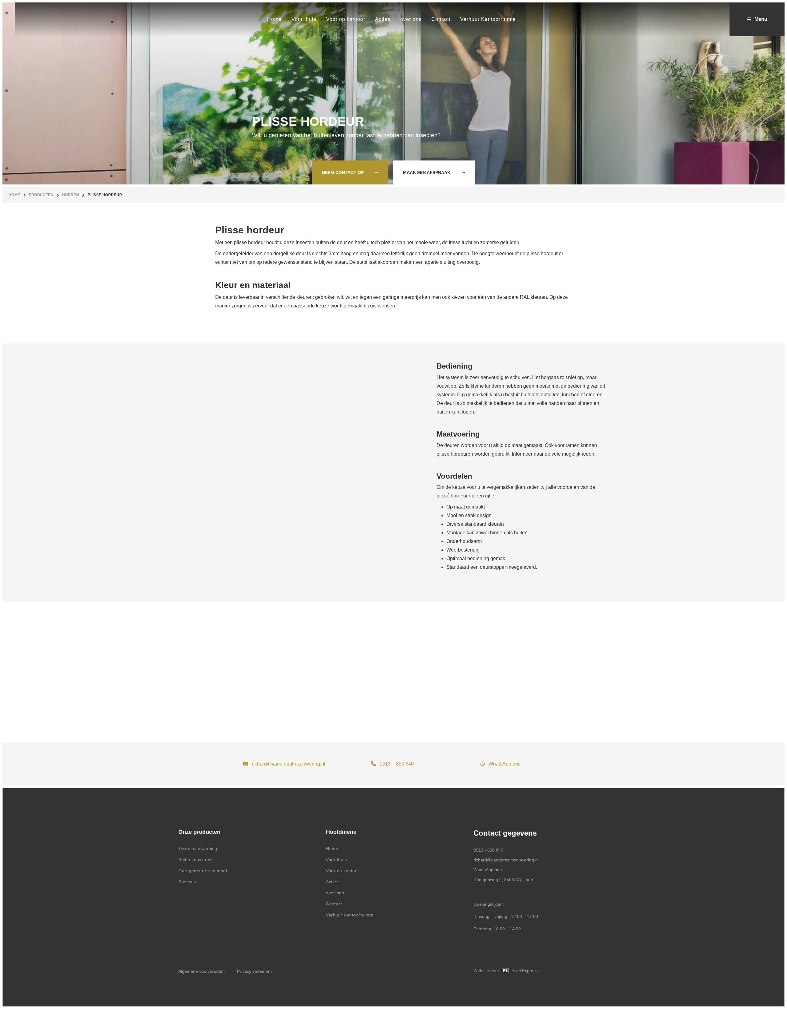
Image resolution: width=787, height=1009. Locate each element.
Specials (187, 881)
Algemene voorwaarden (201, 971)
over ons (335, 892)
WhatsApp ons (504, 763)
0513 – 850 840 (397, 763)
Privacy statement (254, 971)
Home (14, 195)
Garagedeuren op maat (202, 870)
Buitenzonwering (195, 859)
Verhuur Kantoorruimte (350, 914)
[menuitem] (274, 19)
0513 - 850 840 (488, 850)
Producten (41, 195)
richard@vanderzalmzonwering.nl (288, 763)
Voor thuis (336, 859)
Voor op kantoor (342, 870)
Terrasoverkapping (197, 848)
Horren (70, 195)
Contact (334, 903)
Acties (332, 881)
